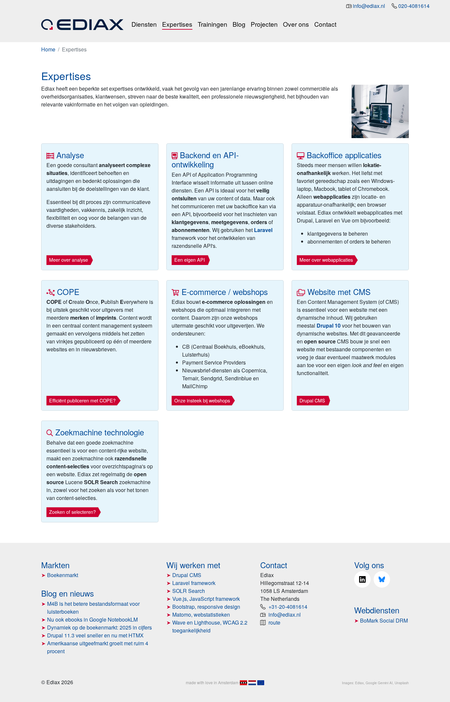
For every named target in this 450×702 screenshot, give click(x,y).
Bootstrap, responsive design (206, 606)
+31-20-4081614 (287, 606)
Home (48, 49)
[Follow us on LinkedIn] (362, 579)
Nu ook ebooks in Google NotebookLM (92, 619)
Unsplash (402, 683)
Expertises (177, 23)
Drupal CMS (312, 400)
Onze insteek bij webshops (202, 400)
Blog (239, 23)
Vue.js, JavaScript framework (206, 598)
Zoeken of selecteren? (72, 511)
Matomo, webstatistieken (201, 614)
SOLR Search (188, 591)
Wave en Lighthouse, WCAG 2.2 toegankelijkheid (209, 626)
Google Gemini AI (379, 683)
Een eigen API (189, 259)
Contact (325, 23)
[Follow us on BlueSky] (382, 579)
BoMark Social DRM (384, 620)
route (274, 622)
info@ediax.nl (369, 6)
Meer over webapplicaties (326, 259)
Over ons (296, 23)
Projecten (264, 23)
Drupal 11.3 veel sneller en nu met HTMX (95, 635)
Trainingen (212, 23)
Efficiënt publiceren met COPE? (82, 400)
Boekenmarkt (62, 575)
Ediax (359, 683)
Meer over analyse (68, 259)
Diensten (144, 23)
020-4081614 (414, 6)
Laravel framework (193, 583)
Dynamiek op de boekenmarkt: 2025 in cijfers (99, 627)
